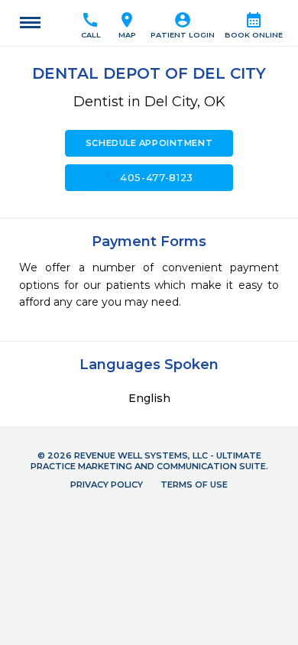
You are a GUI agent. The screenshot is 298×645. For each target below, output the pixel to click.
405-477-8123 (149, 177)
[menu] (30, 22)
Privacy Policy (106, 484)
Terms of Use (194, 484)
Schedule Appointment (149, 143)
